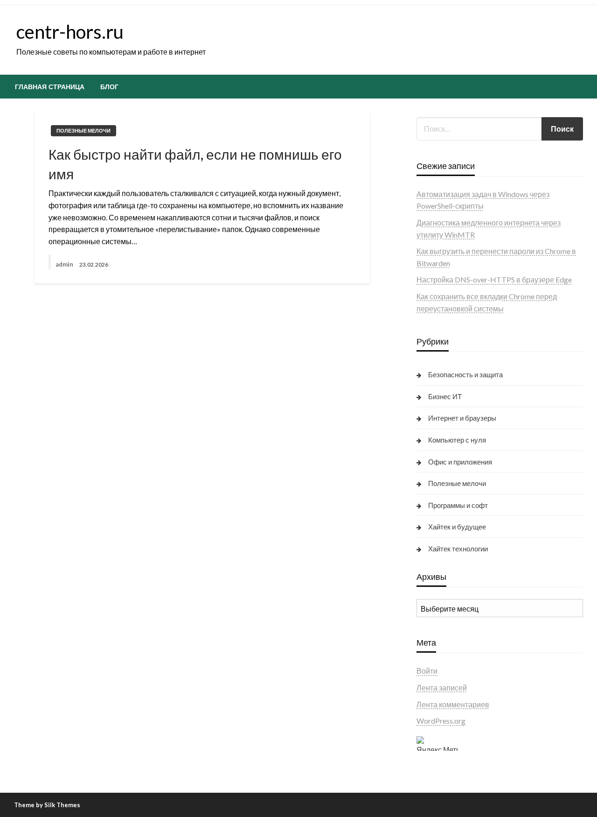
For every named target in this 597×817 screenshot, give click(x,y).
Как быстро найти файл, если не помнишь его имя (195, 164)
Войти (427, 670)
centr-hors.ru (70, 32)
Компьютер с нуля (457, 440)
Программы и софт (458, 505)
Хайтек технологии (458, 548)
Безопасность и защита (465, 374)
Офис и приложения (460, 462)
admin (65, 264)
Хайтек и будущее (457, 526)
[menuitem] (49, 87)
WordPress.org (441, 720)
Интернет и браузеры (462, 418)
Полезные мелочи (83, 130)
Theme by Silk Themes (47, 805)
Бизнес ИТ (445, 396)
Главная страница (49, 87)
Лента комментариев (453, 704)
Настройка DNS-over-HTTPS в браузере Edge (494, 279)
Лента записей (442, 687)
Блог (109, 87)
